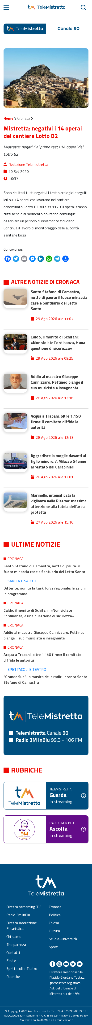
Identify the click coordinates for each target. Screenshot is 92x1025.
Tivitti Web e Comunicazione (55, 1020)
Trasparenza (16, 944)
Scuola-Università (63, 939)
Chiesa (54, 923)
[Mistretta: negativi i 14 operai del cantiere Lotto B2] (46, 78)
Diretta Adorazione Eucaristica (21, 925)
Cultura (54, 931)
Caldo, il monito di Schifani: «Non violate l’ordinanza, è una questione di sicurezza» (39, 613)
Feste (11, 960)
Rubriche (13, 976)
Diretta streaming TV (23, 907)
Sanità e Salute (22, 581)
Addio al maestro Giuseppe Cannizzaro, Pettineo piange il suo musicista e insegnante (44, 635)
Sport (53, 947)
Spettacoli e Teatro (27, 669)
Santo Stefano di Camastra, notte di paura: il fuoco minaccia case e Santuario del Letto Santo (44, 568)
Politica (55, 915)
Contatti (13, 952)
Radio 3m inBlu (18, 915)
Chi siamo (13, 936)
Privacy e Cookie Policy (73, 1015)
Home (8, 118)
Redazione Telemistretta (28, 164)
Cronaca (23, 118)
